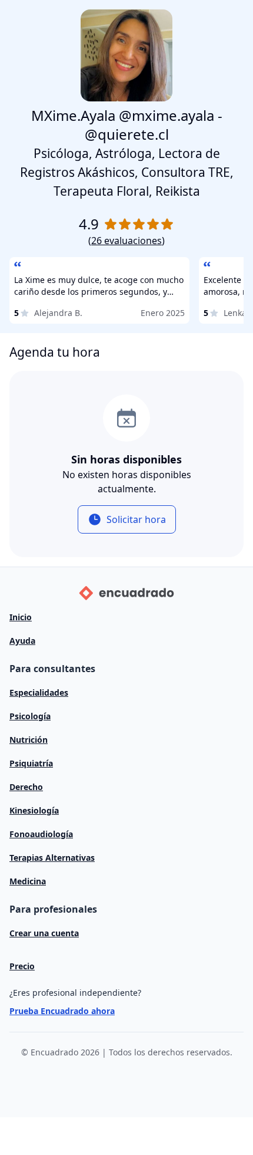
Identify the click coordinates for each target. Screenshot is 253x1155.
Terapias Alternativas (52, 857)
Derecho (26, 786)
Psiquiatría (31, 763)
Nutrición (28, 739)
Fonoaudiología (41, 834)
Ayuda (22, 640)
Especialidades (38, 692)
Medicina (27, 881)
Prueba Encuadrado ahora (62, 1010)
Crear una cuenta (44, 933)
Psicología (30, 716)
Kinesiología (34, 810)
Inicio (20, 617)
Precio (22, 966)
